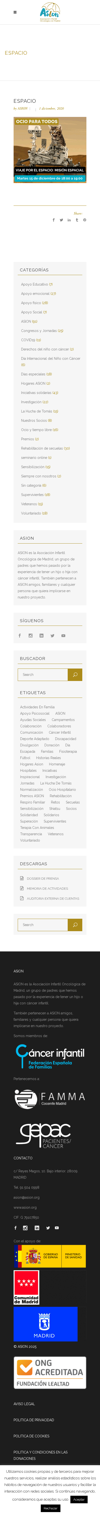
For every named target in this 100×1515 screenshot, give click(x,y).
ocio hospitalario (62, 790)
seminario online (34, 458)
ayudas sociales (33, 720)
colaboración (31, 726)
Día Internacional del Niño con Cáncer (50, 359)
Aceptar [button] (79, 1499)
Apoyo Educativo (34, 284)
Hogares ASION (33, 383)
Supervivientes (32, 495)
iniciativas (49, 771)
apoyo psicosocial (35, 713)
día (67, 745)
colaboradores (59, 726)
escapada (27, 751)
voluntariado (30, 840)
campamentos (63, 720)
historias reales (48, 758)
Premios (27, 439)
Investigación (31, 402)
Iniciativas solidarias (36, 393)
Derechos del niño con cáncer (45, 349)
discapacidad (65, 739)
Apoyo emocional (35, 294)
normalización (31, 790)
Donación (51, 745)
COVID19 (28, 340)
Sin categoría (31, 485)
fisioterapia (68, 751)
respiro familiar (32, 802)
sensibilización (31, 809)
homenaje (57, 764)
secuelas (73, 802)
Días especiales (33, 374)
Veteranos (29, 504)
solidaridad (29, 815)
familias (47, 751)
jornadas (27, 783)
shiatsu (54, 809)
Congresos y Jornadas (39, 331)
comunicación (31, 732)
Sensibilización (32, 467)
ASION (22, 108)
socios (71, 809)
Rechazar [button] (51, 1508)
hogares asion (31, 764)
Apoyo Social (31, 312)
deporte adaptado (34, 739)
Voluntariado (31, 513)
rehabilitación (61, 796)
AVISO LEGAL (24, 1404)
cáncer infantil (60, 732)
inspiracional (30, 777)
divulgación (29, 745)
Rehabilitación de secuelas (42, 448)
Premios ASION (32, 796)
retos (55, 802)
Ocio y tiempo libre (36, 430)
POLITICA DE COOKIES (31, 1436)
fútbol (25, 758)
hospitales (28, 771)
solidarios (51, 815)
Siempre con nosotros (38, 476)
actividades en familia (37, 707)
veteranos (56, 834)
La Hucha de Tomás (36, 411)
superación (29, 821)
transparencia (31, 834)
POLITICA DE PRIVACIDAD (34, 1420)
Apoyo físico (31, 303)
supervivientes (55, 821)
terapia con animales (37, 828)
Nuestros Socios (34, 421)
